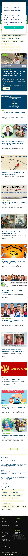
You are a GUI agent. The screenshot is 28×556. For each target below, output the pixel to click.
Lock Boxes (4, 535)
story (11, 49)
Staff (2, 522)
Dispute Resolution (5, 532)
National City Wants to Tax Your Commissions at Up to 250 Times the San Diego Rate (13, 73)
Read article (6, 88)
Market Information (6, 35)
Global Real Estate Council (8, 47)
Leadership (4, 492)
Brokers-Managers (18, 524)
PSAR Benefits (5, 41)
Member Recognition (5, 525)
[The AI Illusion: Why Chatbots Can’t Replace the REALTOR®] (14, 221)
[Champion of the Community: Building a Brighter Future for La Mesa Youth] (14, 425)
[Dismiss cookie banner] (23, 5)
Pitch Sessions (4, 539)
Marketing (10, 38)
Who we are (4, 519)
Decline (14, 30)
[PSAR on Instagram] (7, 554)
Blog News (4, 546)
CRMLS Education (18, 533)
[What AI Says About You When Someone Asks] (14, 102)
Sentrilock (4, 49)
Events (17, 38)
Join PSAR (17, 519)
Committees (4, 524)
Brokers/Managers (14, 492)
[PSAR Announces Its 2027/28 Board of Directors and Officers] (14, 162)
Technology (14, 41)
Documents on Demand (6, 533)
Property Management (7, 44)
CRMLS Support (18, 532)
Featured (17, 49)
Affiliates (16, 525)
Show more (14, 449)
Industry (14, 489)
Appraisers (17, 526)
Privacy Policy (16, 554)
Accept (14, 27)
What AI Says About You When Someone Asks (11, 460)
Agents (16, 522)
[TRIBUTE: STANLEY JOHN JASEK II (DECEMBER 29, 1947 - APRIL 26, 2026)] (14, 339)
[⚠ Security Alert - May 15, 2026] (14, 369)
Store (3, 536)
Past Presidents (5, 526)
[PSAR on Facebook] (5, 554)
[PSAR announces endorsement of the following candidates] (14, 310)
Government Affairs (17, 35)
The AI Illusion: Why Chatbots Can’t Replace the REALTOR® (14, 482)
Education (21, 489)
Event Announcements (6, 547)
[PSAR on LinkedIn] (12, 554)
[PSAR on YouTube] (9, 554)
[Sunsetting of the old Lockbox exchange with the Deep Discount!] (14, 251)
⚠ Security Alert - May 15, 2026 (11, 379)
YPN (18, 47)
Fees (16, 521)
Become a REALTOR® (19, 528)
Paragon (21, 41)
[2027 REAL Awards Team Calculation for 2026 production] (14, 192)
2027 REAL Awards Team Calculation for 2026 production (13, 473)
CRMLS (3, 38)
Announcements (6, 489)
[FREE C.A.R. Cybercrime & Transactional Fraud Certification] (14, 397)
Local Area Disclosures (6, 540)
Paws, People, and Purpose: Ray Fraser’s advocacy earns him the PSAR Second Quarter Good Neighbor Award (13, 143)
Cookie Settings (23, 554)
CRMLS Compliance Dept (19, 535)
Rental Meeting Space (6, 537)
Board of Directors (5, 521)
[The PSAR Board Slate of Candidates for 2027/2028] (14, 280)
